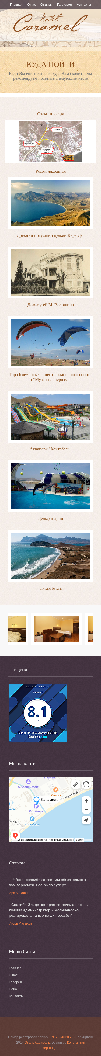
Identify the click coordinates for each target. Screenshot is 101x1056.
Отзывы (46, 4)
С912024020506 (62, 1037)
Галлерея (64, 4)
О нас (31, 4)
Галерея (15, 982)
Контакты (83, 4)
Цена (13, 989)
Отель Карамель (37, 1042)
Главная (16, 4)
